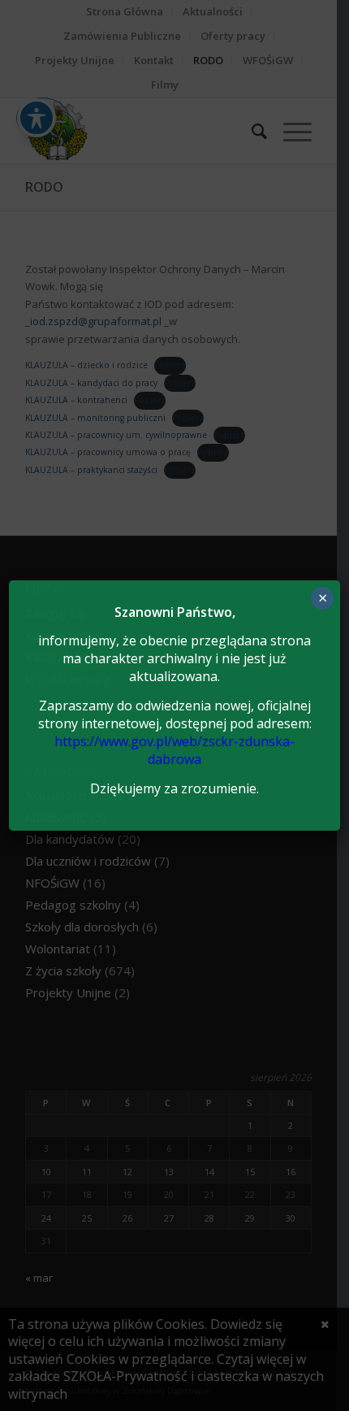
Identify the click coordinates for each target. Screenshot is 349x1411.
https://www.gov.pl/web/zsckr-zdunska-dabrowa (174, 750)
